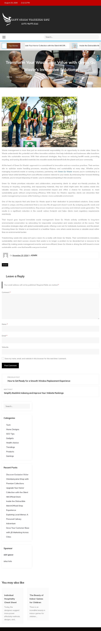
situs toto (8, 561)
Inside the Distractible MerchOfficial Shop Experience (15, 505)
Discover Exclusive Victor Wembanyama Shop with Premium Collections (17, 479)
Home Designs (12, 429)
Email (4, 336)
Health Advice (12, 442)
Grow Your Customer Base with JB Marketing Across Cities (17, 532)
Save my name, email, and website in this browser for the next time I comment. (35, 358)
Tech (8, 425)
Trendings (10, 447)
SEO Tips (10, 434)
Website (5, 347)
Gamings (10, 456)
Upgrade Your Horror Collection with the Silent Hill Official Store (36, 45)
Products (10, 451)
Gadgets (10, 438)
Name (5, 324)
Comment (6, 292)
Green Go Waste (65, 171)
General (5, 265)
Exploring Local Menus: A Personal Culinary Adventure (17, 519)
